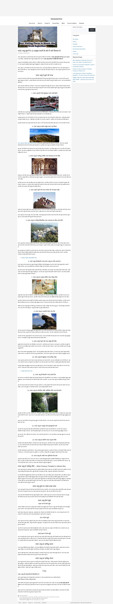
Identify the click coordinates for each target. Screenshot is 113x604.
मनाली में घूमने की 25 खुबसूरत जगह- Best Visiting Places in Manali (31, 599)
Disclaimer (81, 23)
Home (20, 602)
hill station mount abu (38, 596)
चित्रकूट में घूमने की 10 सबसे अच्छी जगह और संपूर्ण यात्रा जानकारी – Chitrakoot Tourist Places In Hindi (83, 79)
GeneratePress (88, 602)
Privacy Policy (55, 23)
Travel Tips (75, 53)
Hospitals (75, 44)
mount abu (57, 596)
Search (92, 29)
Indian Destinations (23, 595)
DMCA (63, 23)
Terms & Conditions (72, 23)
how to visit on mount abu (48, 596)
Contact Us (47, 23)
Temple (74, 51)
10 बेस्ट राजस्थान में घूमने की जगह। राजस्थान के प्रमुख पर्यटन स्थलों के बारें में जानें (33, 598)
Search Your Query (77, 27)
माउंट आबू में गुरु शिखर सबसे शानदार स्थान (27, 143)
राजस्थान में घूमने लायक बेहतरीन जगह (29, 257)
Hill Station (75, 39)
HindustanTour (56, 19)
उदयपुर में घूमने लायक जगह (26, 371)
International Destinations (79, 49)
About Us (40, 23)
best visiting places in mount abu (26, 596)
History (74, 41)
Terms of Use (32, 23)
